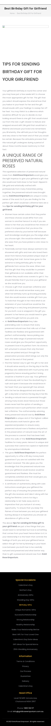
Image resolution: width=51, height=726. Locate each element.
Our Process (25, 671)
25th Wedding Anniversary (25, 649)
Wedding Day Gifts (25, 600)
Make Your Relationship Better (25, 629)
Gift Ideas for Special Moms (25, 644)
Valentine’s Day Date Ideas (25, 639)
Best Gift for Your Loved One (26, 634)
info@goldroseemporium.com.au (28, 711)
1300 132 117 (29, 708)
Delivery (25, 681)
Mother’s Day (25, 590)
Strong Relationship (26, 619)
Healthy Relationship (25, 624)
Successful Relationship (25, 614)
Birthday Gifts (25, 605)
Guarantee (25, 676)
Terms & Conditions (25, 661)
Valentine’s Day (25, 585)
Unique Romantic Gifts (25, 609)
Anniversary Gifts (25, 595)
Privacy (25, 666)
